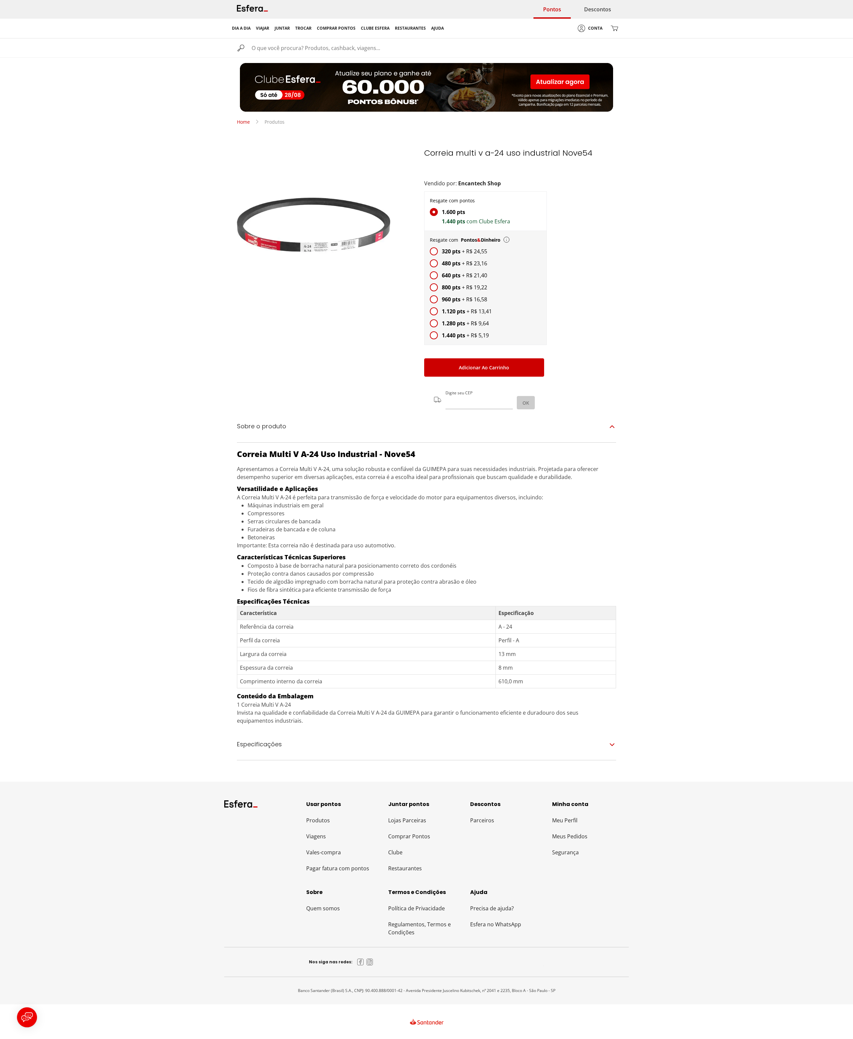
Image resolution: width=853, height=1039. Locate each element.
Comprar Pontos (409, 836)
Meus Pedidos (569, 836)
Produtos (318, 820)
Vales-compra (323, 852)
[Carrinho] (614, 28)
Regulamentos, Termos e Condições (419, 928)
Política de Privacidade (416, 908)
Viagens (316, 836)
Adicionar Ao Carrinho (484, 367)
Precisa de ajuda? (492, 908)
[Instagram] (370, 962)
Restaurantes (405, 868)
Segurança (565, 852)
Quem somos (323, 908)
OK (525, 403)
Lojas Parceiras (407, 820)
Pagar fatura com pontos (337, 868)
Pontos (552, 9)
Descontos (597, 9)
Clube (395, 852)
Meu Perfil (564, 820)
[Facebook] (361, 962)
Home (243, 122)
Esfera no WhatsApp (495, 924)
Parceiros (482, 820)
